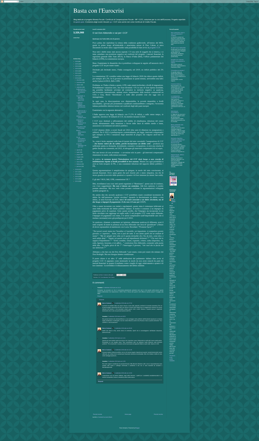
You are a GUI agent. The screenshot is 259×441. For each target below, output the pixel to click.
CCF (99, 277)
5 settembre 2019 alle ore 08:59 (117, 316)
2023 (76, 68)
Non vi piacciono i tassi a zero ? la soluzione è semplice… (178, 34)
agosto (79, 150)
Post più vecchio (158, 414)
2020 (76, 75)
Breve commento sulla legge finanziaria (177, 125)
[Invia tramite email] (117, 275)
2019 (76, 78)
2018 (76, 169)
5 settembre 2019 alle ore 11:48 (123, 350)
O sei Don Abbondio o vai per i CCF (81, 145)
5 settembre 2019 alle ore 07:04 (123, 303)
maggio (79, 157)
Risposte (101, 299)
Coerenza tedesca (176, 84)
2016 (76, 174)
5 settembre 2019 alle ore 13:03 (123, 373)
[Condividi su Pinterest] (125, 275)
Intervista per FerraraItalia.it (175, 112)
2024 (76, 66)
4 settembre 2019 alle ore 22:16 (112, 287)
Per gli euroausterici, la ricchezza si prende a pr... (81, 139)
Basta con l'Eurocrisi (98, 10)
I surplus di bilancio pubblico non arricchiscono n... (80, 105)
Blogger (137, 428)
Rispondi (99, 296)
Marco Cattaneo (106, 303)
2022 (76, 71)
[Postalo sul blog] (119, 275)
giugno (79, 154)
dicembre (79, 80)
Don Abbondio (104, 277)
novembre (79, 82)
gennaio (79, 166)
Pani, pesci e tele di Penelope (81, 127)
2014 (76, 179)
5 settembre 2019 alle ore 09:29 (123, 328)
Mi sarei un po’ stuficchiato (178, 47)
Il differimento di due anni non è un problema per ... (81, 91)
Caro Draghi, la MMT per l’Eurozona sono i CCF (80, 98)
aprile (78, 159)
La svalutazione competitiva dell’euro (176, 96)
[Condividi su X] (121, 275)
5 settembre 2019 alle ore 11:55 (116, 361)
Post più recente (97, 414)
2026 (76, 61)
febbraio (79, 164)
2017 (76, 171)
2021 (76, 73)
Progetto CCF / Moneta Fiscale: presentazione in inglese (178, 61)
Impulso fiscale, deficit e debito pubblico (177, 155)
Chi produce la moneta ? (178, 70)
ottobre (79, 85)
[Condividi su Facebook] (123, 275)
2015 (76, 176)
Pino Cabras (111, 277)
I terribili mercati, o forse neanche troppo (81, 112)
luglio (78, 152)
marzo (78, 161)
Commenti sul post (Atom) (105, 417)
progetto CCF (154, 48)
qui (111, 22)
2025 (76, 64)
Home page (128, 414)
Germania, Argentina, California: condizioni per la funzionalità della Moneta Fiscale (178, 140)
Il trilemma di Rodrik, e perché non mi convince (81, 122)
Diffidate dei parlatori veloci (81, 116)
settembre (79, 87)
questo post (79, 22)
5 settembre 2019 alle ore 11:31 (116, 338)
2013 (76, 181)
